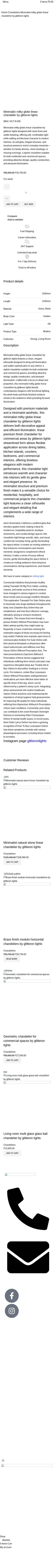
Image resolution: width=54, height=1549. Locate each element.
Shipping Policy (11, 1358)
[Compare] (6, 868)
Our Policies (10, 1348)
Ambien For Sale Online (31, 640)
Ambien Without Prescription (25, 622)
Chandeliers (14, 12)
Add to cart (12, 204)
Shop (7, 1442)
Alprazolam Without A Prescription (34, 704)
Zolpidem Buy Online (24, 607)
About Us (9, 1432)
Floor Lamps (10, 1390)
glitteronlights (37, 741)
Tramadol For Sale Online (32, 600)
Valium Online (10, 694)
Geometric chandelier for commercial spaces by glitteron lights (24, 1041)
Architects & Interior (13, 1344)
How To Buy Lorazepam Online (32, 726)
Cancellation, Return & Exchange (19, 1353)
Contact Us (10, 1334)
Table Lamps (10, 1410)
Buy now (29, 204)
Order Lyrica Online (18, 722)
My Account (10, 1437)
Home (4, 12)
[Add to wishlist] (6, 837)
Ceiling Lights (11, 1380)
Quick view (14, 868)
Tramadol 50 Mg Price (21, 586)
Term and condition (13, 1363)
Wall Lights (9, 1415)
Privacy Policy (11, 1339)
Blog (7, 1446)
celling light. (38, 576)
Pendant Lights (11, 1405)
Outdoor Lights (11, 1395)
